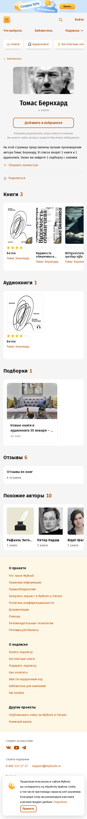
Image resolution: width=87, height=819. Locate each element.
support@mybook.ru (46, 766)
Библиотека (43, 30)
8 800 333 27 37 (17, 766)
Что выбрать (12, 30)
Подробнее (60, 802)
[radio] (8, 248)
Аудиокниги (40, 44)
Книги (15, 44)
